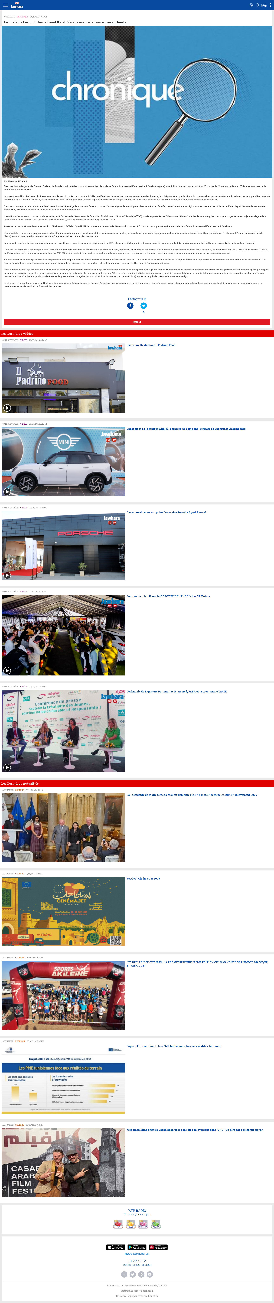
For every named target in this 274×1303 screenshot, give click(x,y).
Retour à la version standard (137, 1290)
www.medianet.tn (148, 1295)
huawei (158, 1247)
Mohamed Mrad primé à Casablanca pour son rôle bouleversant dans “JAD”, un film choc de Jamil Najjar (195, 1129)
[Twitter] (143, 302)
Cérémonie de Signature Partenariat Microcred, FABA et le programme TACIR (177, 691)
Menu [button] (6, 5)
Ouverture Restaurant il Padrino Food (151, 345)
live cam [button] (251, 5)
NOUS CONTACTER (137, 1254)
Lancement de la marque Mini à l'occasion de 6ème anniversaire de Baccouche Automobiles (186, 428)
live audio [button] (261, 5)
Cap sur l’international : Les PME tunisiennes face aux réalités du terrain (174, 1046)
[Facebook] (130, 302)
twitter (133, 1274)
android (137, 1247)
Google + (141, 1274)
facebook (124, 1274)
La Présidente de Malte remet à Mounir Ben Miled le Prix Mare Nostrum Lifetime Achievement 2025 (192, 794)
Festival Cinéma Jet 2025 (143, 878)
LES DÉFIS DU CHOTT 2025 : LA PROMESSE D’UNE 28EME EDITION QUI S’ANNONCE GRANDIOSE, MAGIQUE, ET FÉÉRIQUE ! (197, 964)
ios (115, 1247)
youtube (150, 1274)
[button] (16, 6)
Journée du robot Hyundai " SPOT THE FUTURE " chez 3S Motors (168, 596)
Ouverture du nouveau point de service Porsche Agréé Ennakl (166, 512)
